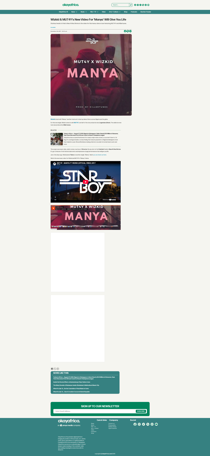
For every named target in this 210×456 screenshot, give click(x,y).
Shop (125, 12)
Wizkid (53, 119)
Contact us (111, 423)
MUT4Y (76, 123)
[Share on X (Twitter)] (127, 31)
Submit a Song (112, 426)
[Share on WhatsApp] (57, 368)
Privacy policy (112, 425)
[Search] (130, 5)
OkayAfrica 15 (63, 12)
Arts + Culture (113, 12)
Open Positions (112, 428)
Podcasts (134, 12)
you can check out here (99, 155)
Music (83, 12)
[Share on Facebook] (125, 31)
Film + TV (93, 12)
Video (104, 12)
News (73, 12)
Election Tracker (146, 12)
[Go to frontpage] (71, 5)
